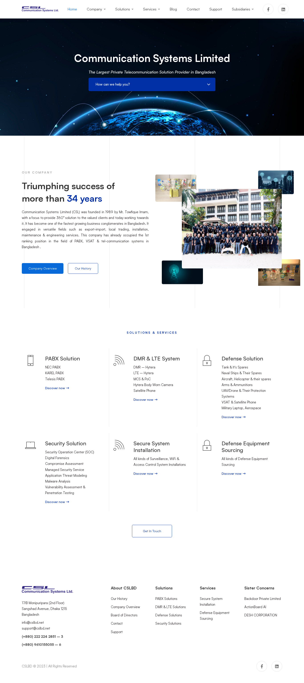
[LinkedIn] (283, 9)
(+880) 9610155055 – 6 (41, 644)
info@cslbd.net (33, 622)
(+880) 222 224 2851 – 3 (42, 636)
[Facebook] (268, 9)
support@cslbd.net (36, 628)
